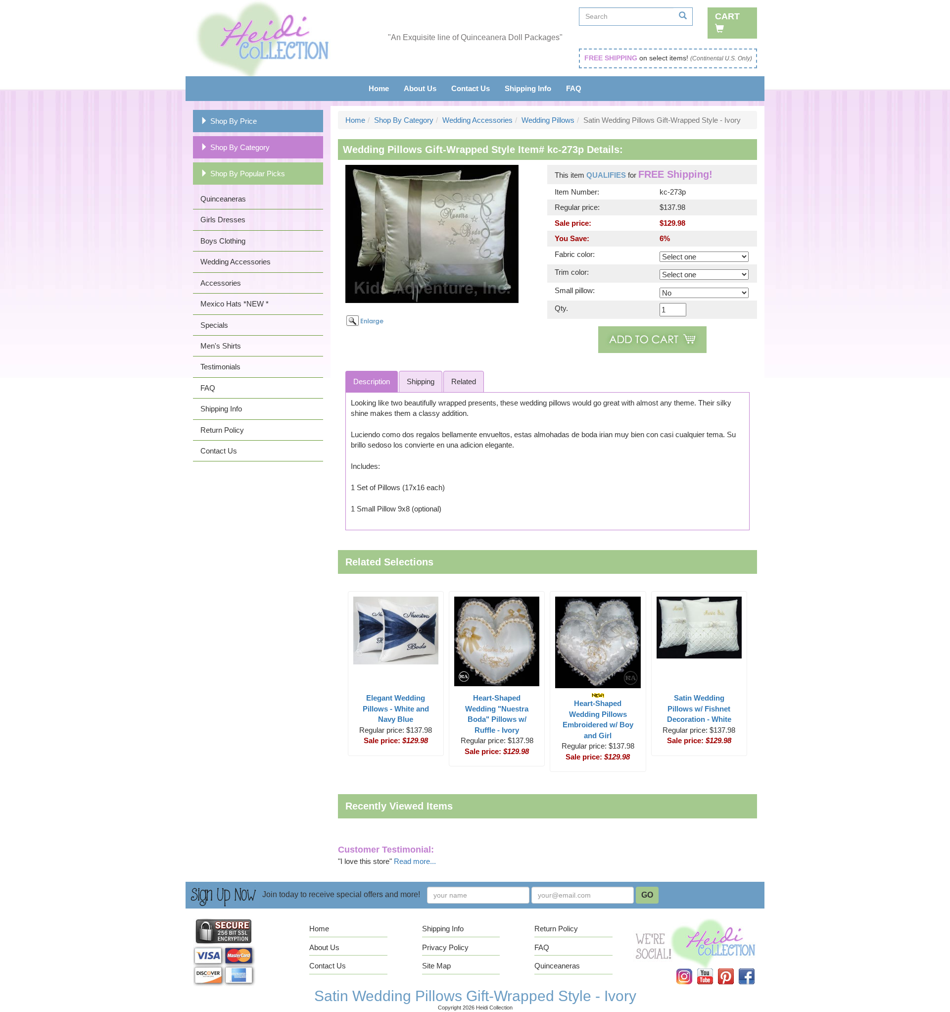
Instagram (690, 968)
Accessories (220, 283)
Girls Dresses (222, 219)
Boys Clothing (222, 241)
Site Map (436, 965)
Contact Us (470, 88)
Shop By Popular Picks (247, 173)
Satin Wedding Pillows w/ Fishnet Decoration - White (699, 708)
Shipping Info (528, 88)
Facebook (753, 968)
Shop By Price (233, 121)
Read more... (415, 861)
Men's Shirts (220, 346)
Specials (214, 325)
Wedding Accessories (235, 261)
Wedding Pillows (548, 120)
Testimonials (220, 366)
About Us (420, 88)
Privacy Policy (445, 947)
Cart (727, 16)
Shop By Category (240, 147)
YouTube (711, 968)
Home (379, 88)
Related (463, 381)
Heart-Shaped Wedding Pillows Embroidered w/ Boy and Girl (598, 719)
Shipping (420, 381)
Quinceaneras (223, 199)
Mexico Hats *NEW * (234, 304)
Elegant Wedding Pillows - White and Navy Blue (396, 708)
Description (371, 381)
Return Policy (222, 430)
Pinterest (732, 968)
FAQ (573, 88)
